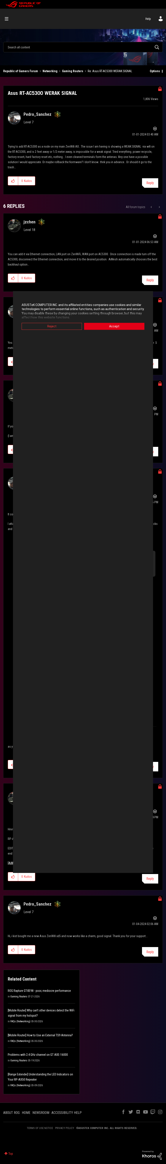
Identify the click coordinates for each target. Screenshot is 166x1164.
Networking (50, 71)
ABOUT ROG (11, 1113)
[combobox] (83, 47)
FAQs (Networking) (20, 1021)
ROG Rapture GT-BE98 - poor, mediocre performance (39, 990)
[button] (13, 181)
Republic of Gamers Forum (20, 71)
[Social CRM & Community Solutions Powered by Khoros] (152, 1155)
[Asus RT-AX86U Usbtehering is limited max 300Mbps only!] (159, 207)
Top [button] (10, 1153)
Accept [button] (114, 326)
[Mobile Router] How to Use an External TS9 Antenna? (40, 1035)
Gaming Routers (72, 71)
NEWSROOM (40, 1113)
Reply (150, 183)
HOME (26, 1113)
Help (148, 19)
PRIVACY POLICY (64, 1128)
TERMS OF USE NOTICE (40, 1128)
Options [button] (155, 71)
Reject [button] (51, 326)
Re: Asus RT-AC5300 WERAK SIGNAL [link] (110, 71)
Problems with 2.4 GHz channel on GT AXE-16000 (38, 1054)
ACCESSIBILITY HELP (66, 1113)
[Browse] (8, 18)
